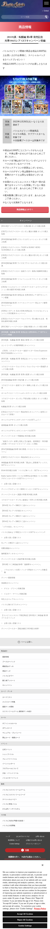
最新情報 (5, 657)
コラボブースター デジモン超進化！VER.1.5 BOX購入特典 (24, 500)
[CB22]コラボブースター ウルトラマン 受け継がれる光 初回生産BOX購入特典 (24, 320)
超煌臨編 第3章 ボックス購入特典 (14, 425)
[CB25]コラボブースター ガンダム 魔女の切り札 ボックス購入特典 (24, 256)
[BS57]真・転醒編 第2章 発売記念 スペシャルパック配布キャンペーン (24, 360)
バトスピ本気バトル (9, 804)
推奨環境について (14, 840)
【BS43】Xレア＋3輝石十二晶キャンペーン (18, 505)
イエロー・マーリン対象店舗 (15, 594)
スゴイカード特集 (8, 702)
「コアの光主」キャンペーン (12, 527)
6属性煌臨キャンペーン (10, 548)
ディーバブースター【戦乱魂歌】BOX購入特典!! (20, 629)
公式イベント (7, 749)
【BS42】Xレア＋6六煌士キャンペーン (16, 511)
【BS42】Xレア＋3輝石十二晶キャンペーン (18, 516)
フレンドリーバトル (9, 759)
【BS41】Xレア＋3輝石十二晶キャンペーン (18, 521)
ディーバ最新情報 (8, 578)
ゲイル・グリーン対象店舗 (14, 588)
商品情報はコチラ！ (25, 209)
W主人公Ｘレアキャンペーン (12, 599)
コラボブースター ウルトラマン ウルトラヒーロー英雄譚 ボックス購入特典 (24, 368)
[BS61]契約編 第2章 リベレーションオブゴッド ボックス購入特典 (24, 280)
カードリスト (7, 697)
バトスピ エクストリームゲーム (13, 790)
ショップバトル (8, 754)
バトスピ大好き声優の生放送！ (13, 821)
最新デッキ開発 (8, 707)
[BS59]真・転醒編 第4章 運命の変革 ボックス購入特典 (22, 340)
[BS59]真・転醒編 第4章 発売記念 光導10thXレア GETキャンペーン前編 (24, 333)
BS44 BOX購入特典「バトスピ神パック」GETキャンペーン (24, 470)
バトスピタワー (8, 676)
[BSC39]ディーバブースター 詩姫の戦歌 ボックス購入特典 (24, 327)
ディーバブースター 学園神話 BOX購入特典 (18, 436)
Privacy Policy (40, 909)
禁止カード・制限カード (11, 738)
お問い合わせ (40, 836)
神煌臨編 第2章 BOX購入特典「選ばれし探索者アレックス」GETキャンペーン (25, 464)
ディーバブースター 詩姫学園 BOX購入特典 (18, 559)
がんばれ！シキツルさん (11, 809)
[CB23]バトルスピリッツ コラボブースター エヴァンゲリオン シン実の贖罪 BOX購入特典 (24, 288)
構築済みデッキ (8, 666)
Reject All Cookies (25, 920)
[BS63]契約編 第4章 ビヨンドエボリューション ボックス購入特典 (24, 240)
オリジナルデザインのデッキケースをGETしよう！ (21, 420)
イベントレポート (8, 764)
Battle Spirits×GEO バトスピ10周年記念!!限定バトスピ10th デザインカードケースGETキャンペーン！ (24, 477)
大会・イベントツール (10, 773)
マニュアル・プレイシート (12, 733)
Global (46, 11)
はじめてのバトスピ (22, 836)
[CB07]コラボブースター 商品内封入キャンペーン (20, 457)
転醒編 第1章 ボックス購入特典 (13, 407)
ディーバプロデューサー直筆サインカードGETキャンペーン (24, 489)
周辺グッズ (6, 671)
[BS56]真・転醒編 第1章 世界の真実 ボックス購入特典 (22, 374)
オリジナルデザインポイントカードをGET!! (18, 431)
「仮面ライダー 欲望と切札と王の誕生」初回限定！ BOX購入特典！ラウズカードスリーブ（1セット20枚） (24, 442)
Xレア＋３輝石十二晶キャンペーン (15, 543)
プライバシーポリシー (33, 844)
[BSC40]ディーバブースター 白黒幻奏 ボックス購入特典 (23, 226)
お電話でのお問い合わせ (34, 840)
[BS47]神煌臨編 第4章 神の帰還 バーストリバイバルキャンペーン (24, 450)
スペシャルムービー (9, 799)
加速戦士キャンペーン (10, 583)
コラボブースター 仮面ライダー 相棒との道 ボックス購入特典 (24, 386)
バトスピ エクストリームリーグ (13, 795)
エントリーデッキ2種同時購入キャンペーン (18, 345)
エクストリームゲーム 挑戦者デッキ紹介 (17, 711)
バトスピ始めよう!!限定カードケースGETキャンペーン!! (23, 532)
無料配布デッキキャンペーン (12, 554)
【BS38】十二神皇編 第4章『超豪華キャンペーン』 (21, 564)
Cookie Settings (14, 844)
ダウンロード (7, 728)
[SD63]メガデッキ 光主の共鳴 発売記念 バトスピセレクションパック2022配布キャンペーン (24, 312)
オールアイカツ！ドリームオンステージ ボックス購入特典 (24, 393)
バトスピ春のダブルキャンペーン (14, 605)
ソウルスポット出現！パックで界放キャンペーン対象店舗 (25, 571)
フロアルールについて (10, 768)
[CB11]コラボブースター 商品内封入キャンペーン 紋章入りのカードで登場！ (24, 413)
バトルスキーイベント (10, 778)
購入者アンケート (8, 680)
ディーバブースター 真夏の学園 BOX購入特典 (19, 495)
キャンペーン (26, 220)
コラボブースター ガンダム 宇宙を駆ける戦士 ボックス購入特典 (24, 400)
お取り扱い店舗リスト (12, 484)
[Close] (42, 865)
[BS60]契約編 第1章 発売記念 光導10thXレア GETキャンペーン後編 (24, 296)
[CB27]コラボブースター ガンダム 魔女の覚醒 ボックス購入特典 (24, 232)
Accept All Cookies (25, 914)
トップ (8, 836)
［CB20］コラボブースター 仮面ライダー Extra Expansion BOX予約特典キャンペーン (24, 352)
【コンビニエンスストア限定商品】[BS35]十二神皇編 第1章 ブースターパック (24, 616)
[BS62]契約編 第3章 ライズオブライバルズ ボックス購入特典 (24, 264)
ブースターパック (8, 662)
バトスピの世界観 (8, 825)
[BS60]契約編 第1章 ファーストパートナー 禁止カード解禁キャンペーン (24, 304)
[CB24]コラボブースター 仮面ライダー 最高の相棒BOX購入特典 (24, 272)
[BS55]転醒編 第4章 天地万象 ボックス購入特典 (20, 380)
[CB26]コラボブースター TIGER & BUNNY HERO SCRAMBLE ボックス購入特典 (20, 248)
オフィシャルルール (9, 723)
